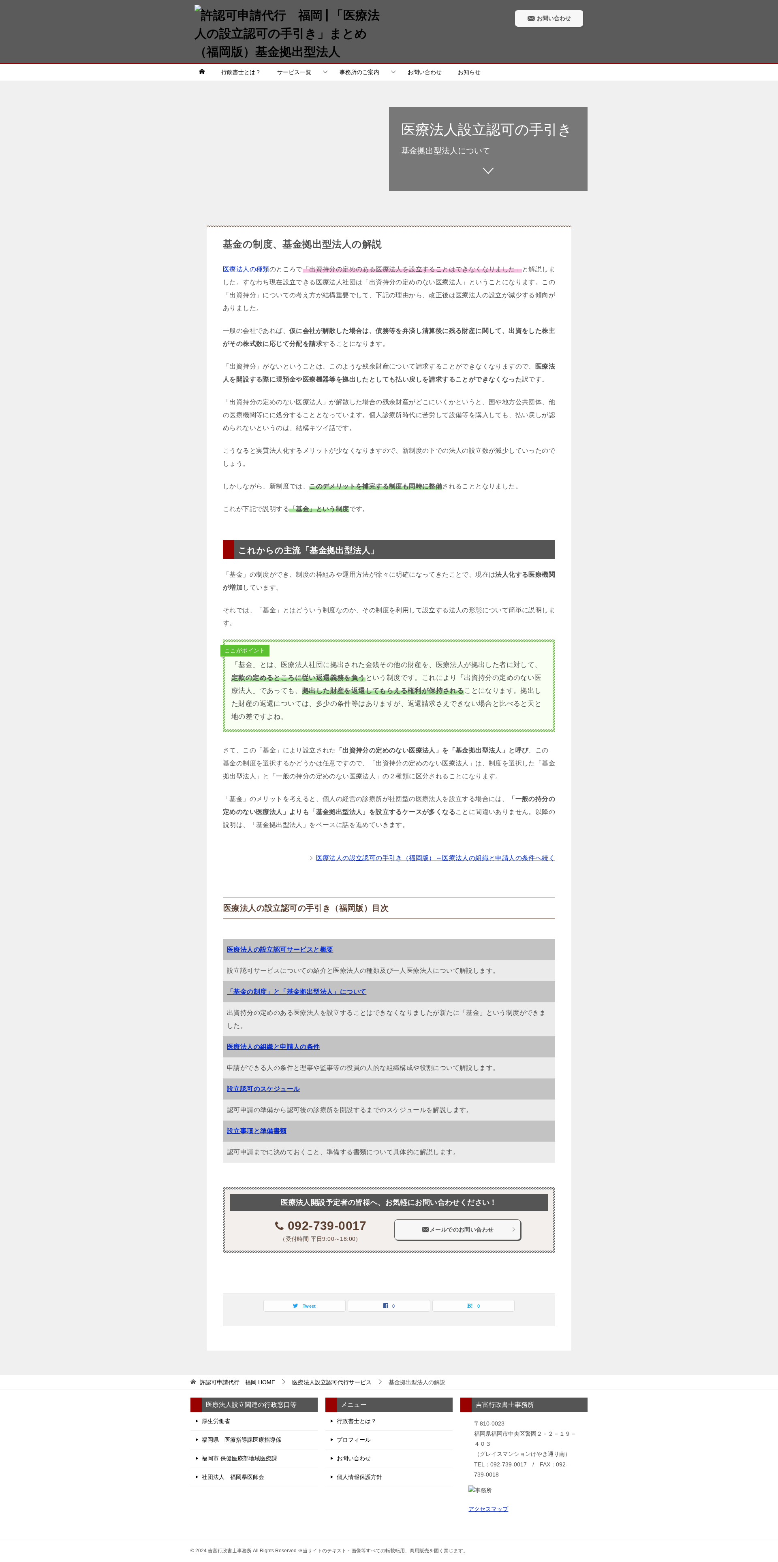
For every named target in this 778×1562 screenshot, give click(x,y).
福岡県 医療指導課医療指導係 (241, 1439)
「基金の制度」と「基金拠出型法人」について (296, 991)
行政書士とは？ (241, 72)
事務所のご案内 (359, 72)
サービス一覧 (294, 72)
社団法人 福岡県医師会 (233, 1477)
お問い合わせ (553, 18)
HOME (237, 1382)
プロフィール (354, 1439)
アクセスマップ (488, 1509)
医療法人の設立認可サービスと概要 (280, 949)
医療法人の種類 (246, 269)
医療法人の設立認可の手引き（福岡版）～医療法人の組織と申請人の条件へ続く (435, 858)
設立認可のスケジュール (263, 1088)
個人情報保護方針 (359, 1477)
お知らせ (469, 72)
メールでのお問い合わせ (462, 1229)
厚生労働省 (216, 1421)
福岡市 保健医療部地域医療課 (239, 1458)
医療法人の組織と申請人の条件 (273, 1046)
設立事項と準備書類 (257, 1130)
